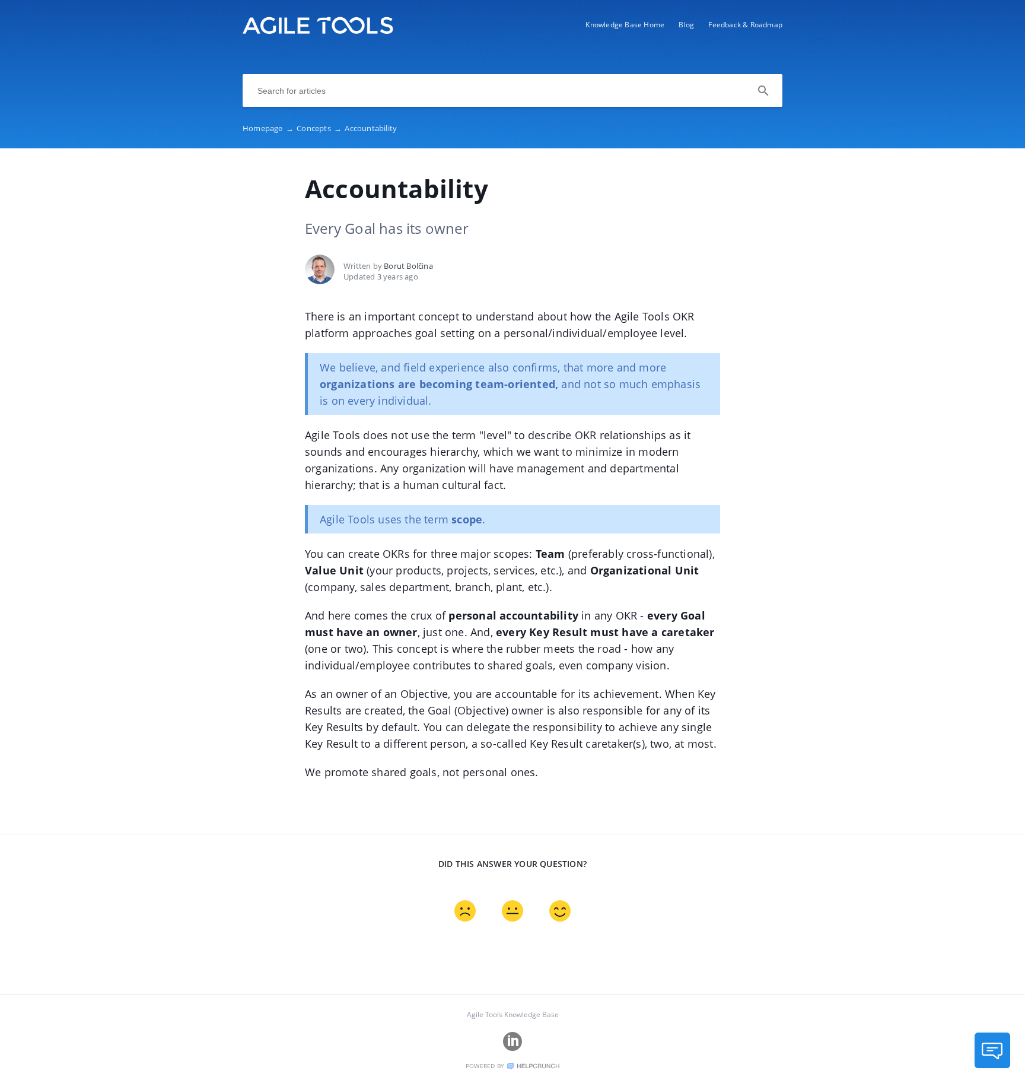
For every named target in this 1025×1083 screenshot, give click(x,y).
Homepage (268, 128)
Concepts (319, 128)
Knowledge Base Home (624, 25)
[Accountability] (318, 30)
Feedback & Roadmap (745, 25)
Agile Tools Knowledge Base (513, 1014)
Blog (686, 25)
